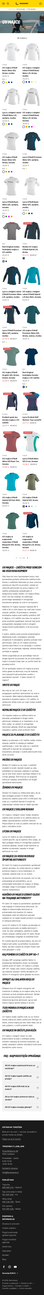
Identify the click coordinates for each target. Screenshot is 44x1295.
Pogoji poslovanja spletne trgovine (9, 1233)
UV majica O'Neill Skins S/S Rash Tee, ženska (11, 461)
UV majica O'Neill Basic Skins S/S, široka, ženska (9, 160)
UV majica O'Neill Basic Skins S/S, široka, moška (9, 70)
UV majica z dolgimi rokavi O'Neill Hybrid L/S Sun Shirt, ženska (31, 294)
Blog (4, 1259)
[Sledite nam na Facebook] (3, 1266)
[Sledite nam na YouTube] (15, 1266)
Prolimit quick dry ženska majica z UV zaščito (10, 420)
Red (3, 244)
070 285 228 (8, 1209)
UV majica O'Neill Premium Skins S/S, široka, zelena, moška (31, 333)
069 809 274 (8, 1187)
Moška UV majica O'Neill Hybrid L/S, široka (30, 249)
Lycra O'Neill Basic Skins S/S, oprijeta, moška (30, 204)
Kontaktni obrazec (10, 1168)
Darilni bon (7, 1246)
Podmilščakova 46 (10, 1151)
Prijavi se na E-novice (11, 1139)
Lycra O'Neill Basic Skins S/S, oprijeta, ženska (10, 204)
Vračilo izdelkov (9, 1228)
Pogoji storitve (7, 1286)
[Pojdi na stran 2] (27, 558)
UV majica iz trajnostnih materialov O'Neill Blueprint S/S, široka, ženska (11, 542)
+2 (35, 506)
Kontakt (5, 1255)
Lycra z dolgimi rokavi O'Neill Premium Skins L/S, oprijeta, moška (12, 294)
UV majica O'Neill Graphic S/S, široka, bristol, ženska (10, 375)
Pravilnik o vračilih (22, 1286)
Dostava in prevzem (10, 1224)
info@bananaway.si (10, 1172)
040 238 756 (8, 1202)
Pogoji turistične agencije (9, 1241)
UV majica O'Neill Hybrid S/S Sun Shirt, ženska (11, 500)
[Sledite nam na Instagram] (9, 1266)
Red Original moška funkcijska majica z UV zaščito (10, 249)
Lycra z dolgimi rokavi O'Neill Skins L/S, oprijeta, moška (11, 115)
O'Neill (4, 65)
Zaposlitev (6, 1251)
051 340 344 (8, 1194)
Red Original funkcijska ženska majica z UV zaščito (30, 375)
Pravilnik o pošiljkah (9, 1288)
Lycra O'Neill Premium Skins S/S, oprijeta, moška (32, 160)
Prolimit (4, 414)
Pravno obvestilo (25, 1288)
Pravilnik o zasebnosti (10, 1283)
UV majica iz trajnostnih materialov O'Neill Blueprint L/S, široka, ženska (31, 542)
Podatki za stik (26, 1283)
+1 (35, 82)
